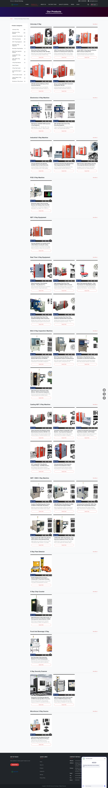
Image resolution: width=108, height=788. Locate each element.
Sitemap (41, 774)
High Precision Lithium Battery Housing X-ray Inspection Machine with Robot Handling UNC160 (86, 165)
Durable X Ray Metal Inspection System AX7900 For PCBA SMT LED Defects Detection (40, 505)
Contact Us (42, 771)
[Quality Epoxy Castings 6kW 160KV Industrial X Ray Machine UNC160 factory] (64, 71)
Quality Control (63, 4)
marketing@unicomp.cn (79, 773)
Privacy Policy (42, 777)
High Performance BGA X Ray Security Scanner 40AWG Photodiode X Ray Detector (63, 699)
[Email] (104, 390)
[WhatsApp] (104, 397)
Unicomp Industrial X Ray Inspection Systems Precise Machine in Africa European (62, 466)
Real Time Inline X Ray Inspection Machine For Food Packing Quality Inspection (39, 659)
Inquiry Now (41, 57)
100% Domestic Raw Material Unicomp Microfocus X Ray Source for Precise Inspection (40, 739)
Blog (78, 4)
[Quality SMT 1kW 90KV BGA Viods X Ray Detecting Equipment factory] (64, 111)
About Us (43, 4)
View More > (95, 24)
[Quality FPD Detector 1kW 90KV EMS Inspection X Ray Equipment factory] (41, 111)
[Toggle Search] (88, 4)
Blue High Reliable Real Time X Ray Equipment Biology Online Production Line (40, 318)
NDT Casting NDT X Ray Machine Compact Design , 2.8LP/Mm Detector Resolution (40, 466)
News (72, 4)
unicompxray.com (78, 760)
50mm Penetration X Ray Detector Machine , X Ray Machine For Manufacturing (39, 285)
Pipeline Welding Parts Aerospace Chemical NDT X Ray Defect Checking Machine (40, 579)
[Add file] (83, 786)
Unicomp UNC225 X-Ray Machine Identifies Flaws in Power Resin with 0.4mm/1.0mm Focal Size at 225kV (39, 165)
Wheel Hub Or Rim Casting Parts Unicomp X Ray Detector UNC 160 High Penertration (40, 51)
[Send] (105, 786)
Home (27, 4)
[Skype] (104, 394)
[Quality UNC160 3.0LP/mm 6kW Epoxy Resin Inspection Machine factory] (41, 71)
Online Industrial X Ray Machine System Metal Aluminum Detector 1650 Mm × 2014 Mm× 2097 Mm (41, 432)
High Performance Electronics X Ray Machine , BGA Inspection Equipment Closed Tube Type (40, 392)
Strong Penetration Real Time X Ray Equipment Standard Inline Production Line (63, 318)
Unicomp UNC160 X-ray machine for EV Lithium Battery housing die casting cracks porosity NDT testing (40, 245)
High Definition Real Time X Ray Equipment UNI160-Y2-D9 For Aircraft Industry (63, 285)
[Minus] (105, 758)
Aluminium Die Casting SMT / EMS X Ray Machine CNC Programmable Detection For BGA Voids (86, 505)
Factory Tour (52, 4)
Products (34, 4)
